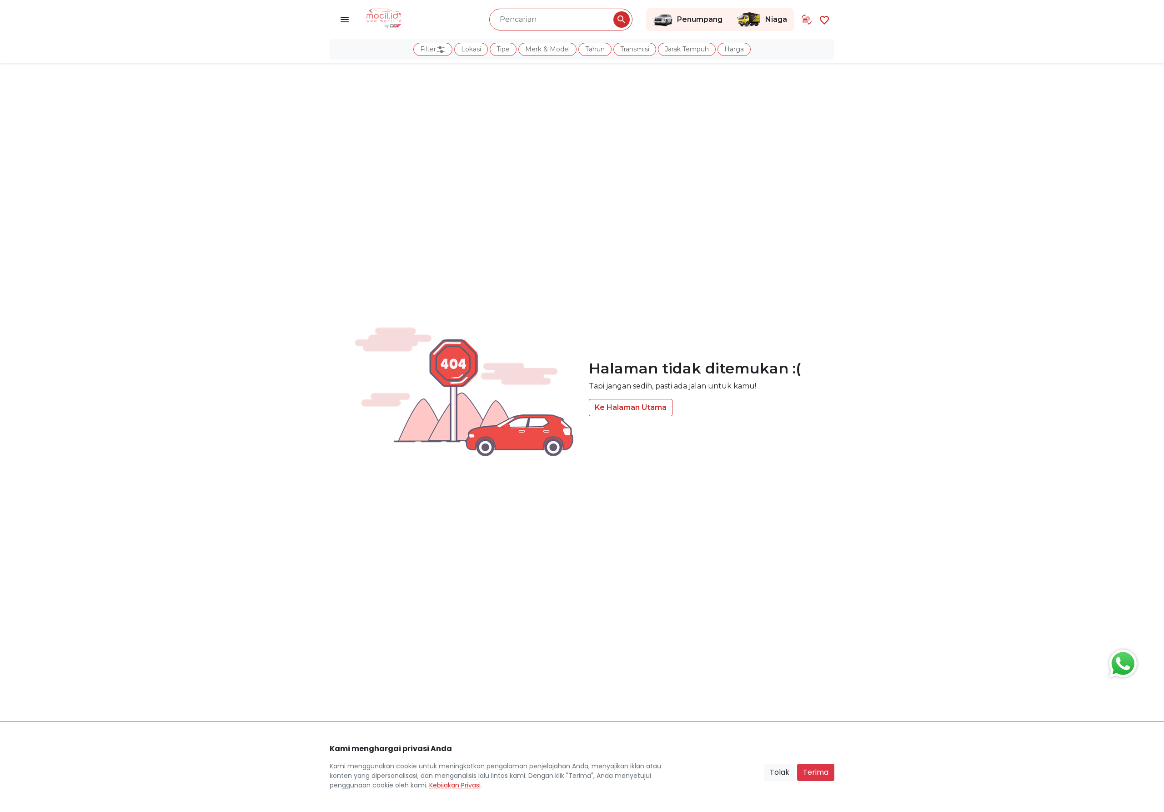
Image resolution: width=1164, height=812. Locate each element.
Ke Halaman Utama (631, 407)
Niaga (776, 19)
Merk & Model (547, 49)
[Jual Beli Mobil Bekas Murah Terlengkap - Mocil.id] (384, 17)
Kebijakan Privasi (455, 785)
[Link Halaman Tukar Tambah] (806, 19)
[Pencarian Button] (621, 19)
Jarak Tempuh (687, 49)
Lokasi (471, 49)
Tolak (779, 772)
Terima (815, 772)
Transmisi (634, 49)
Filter (428, 49)
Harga (734, 49)
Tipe (503, 49)
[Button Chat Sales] (1121, 661)
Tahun (595, 49)
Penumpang (699, 19)
